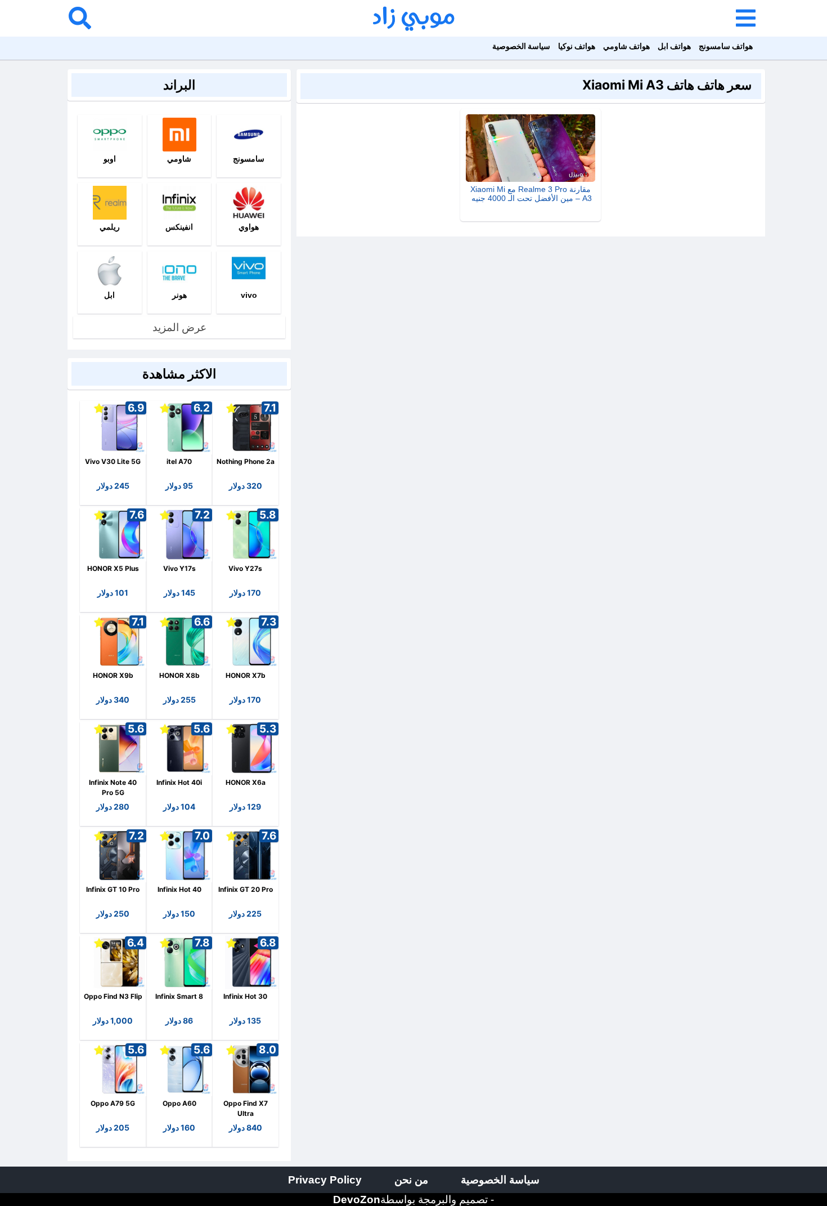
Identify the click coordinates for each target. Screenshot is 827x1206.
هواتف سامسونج (726, 46)
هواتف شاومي (626, 46)
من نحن (411, 1180)
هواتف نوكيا (576, 46)
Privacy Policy (325, 1180)
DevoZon (356, 1199)
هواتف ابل (674, 46)
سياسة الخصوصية (521, 46)
